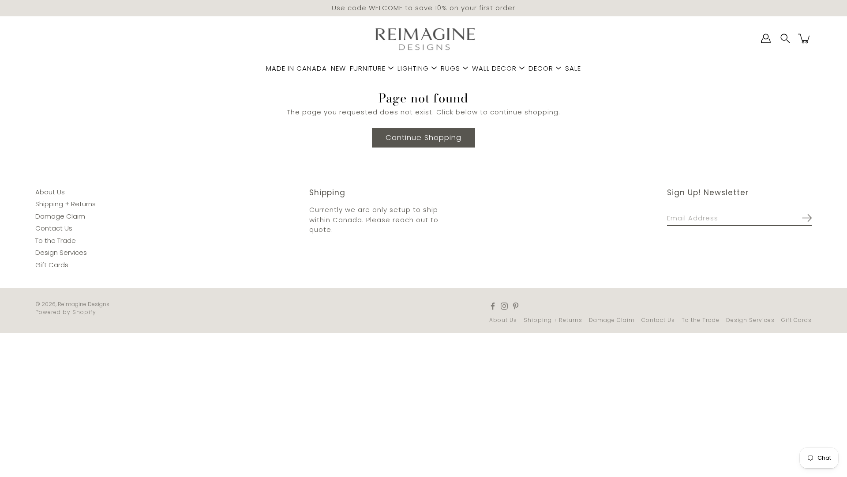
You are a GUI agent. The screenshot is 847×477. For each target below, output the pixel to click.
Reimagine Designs (83, 304)
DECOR (540, 68)
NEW (338, 68)
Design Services (61, 252)
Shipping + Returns (65, 203)
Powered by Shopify (65, 312)
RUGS (450, 68)
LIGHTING (413, 68)
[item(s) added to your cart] (805, 38)
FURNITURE (368, 68)
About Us (50, 191)
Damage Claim (60, 215)
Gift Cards (51, 264)
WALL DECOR (494, 68)
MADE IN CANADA (296, 68)
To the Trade (55, 240)
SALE (573, 68)
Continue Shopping (423, 137)
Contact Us (53, 228)
